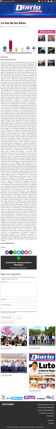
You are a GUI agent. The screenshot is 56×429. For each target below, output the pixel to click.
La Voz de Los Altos (6, 375)
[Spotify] (51, 1)
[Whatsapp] (54, 1)
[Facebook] (39, 1)
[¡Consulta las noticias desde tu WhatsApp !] (18, 258)
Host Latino (47, 427)
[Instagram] (45, 1)
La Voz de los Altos (34, 348)
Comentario (4, 281)
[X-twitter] (42, 1)
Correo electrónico (6, 304)
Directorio (51, 420)
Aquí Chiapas (25, 26)
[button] (28, 16)
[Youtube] (48, 1)
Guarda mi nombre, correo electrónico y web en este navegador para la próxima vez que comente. (19, 312)
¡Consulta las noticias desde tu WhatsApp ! (19, 263)
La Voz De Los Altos (6, 348)
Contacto (51, 423)
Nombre (3, 299)
